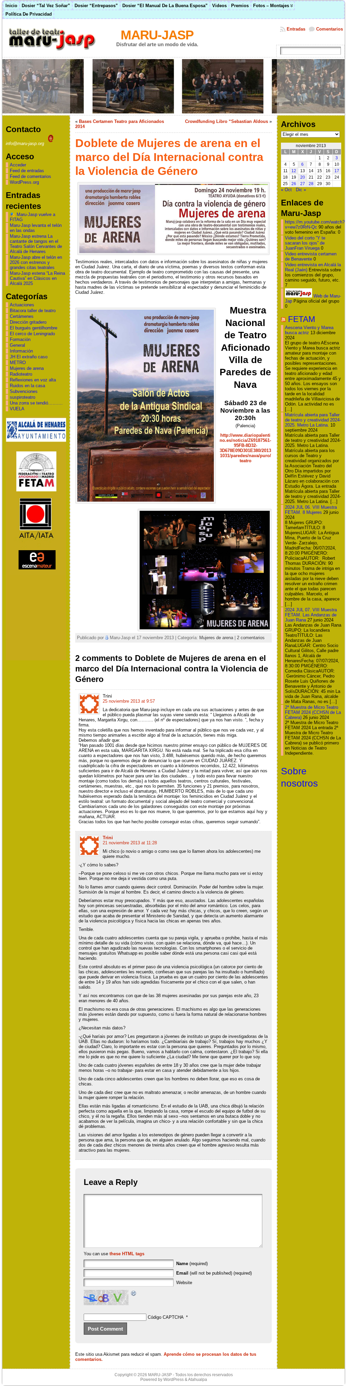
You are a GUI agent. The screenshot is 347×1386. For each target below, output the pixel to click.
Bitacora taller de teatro (33, 310)
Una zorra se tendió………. (36, 403)
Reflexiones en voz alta (33, 379)
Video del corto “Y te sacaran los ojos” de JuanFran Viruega (305, 243)
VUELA (17, 408)
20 (302, 177)
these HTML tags (126, 1253)
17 (336, 171)
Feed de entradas (27, 170)
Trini (108, 837)
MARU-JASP (157, 35)
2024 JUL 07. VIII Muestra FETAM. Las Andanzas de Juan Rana (311, 615)
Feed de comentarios (30, 176)
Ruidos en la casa (27, 385)
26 (293, 184)
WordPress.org (24, 182)
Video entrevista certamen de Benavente (310, 256)
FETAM (301, 319)
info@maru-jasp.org (25, 143)
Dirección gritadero (28, 322)
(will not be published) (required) (214, 1273)
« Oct (286, 189)
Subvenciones (24, 391)
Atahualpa (197, 1379)
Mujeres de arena (27, 368)
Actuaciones (22, 304)
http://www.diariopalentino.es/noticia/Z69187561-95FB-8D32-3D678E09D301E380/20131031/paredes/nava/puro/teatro (245, 448)
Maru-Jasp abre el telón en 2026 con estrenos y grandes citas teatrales (36, 262)
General (17, 345)
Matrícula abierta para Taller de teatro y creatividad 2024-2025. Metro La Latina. (313, 420)
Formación (20, 339)
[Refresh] (134, 1294)
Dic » (301, 189)
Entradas (296, 29)
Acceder (18, 164)
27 (302, 184)
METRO (18, 362)
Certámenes (22, 316)
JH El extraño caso (28, 356)
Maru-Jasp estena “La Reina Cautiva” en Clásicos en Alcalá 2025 (37, 278)
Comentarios (329, 29)
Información (21, 351)
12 (293, 171)
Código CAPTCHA (166, 1317)
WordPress (173, 1379)
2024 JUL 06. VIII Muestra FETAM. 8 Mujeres (311, 510)
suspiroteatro (22, 397)
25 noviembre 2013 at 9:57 (129, 701)
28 (311, 184)
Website (184, 1282)
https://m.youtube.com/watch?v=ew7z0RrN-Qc (315, 224)
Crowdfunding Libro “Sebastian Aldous (226, 121)
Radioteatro (21, 374)
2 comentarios (251, 637)
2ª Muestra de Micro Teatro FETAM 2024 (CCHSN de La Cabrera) (313, 712)
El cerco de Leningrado (32, 333)
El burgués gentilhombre (33, 327)
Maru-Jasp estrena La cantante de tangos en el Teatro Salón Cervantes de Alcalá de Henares (36, 244)
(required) (192, 1263)
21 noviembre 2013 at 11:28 (130, 842)
